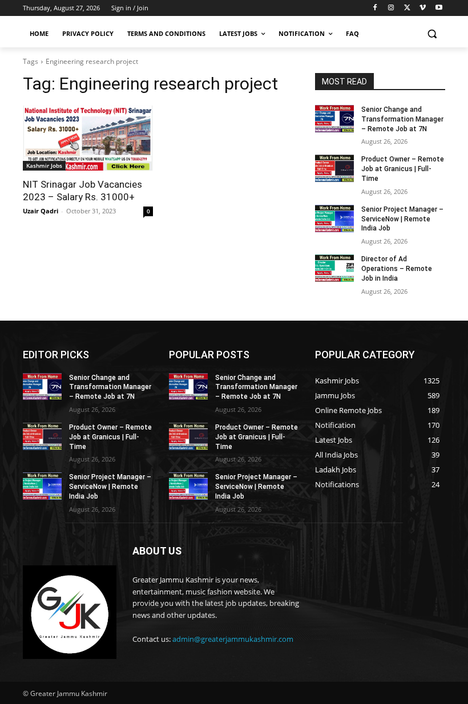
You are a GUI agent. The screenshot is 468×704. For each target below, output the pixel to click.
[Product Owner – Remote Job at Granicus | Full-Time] (334, 168)
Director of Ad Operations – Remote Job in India (396, 268)
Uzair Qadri (40, 211)
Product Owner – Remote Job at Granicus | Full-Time (402, 169)
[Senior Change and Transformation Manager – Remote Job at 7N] (334, 118)
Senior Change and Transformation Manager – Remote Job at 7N (402, 119)
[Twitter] (407, 8)
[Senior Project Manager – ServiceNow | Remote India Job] (334, 218)
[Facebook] (375, 8)
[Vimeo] (422, 8)
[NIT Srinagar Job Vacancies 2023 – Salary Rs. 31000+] (88, 138)
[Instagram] (391, 8)
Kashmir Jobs (44, 165)
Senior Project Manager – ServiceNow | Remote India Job (402, 219)
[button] (431, 34)
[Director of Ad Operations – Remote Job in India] (334, 268)
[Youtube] (438, 8)
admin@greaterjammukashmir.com (232, 639)
